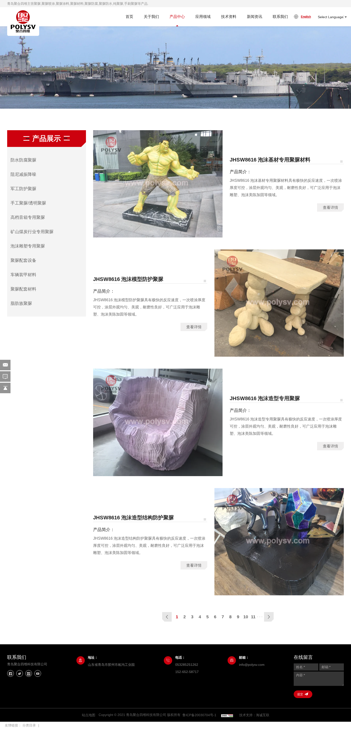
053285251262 (186, 665)
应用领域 (203, 17)
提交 (300, 694)
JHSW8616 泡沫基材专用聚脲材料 (270, 160)
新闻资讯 (254, 17)
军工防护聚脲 (23, 188)
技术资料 (228, 17)
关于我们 (151, 17)
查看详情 (330, 207)
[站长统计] (227, 715)
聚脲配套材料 (23, 289)
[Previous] (167, 617)
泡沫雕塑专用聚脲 (28, 246)
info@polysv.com (252, 665)
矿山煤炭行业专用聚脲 (32, 231)
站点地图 (88, 715)
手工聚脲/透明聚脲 (28, 203)
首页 (129, 17)
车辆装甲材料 (23, 274)
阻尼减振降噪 (23, 174)
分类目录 (29, 725)
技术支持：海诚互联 (254, 715)
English (306, 16)
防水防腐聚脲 (23, 160)
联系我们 (280, 17)
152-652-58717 (187, 672)
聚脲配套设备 (23, 260)
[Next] (269, 617)
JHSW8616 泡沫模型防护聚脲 (128, 279)
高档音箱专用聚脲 (28, 217)
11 (253, 616)
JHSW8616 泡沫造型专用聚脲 (265, 398)
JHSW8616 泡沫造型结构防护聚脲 (133, 518)
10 (245, 616)
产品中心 (177, 17)
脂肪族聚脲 (21, 303)
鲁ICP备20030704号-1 (199, 715)
